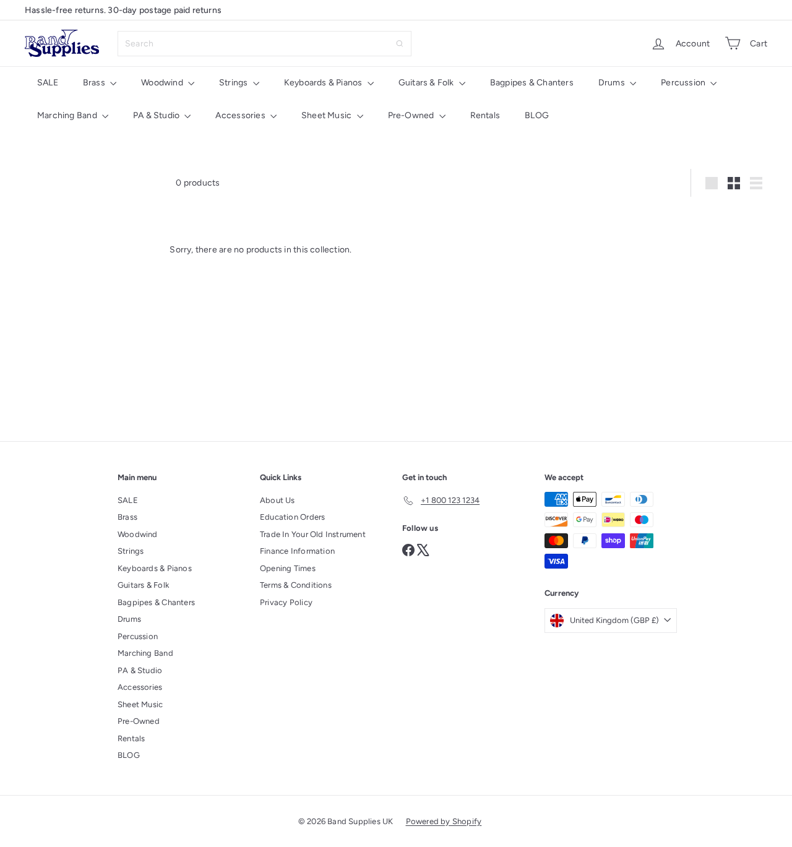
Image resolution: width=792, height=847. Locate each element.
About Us (277, 500)
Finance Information (297, 551)
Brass (95, 82)
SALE (47, 82)
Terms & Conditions (296, 585)
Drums (612, 82)
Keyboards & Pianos (324, 82)
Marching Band (68, 115)
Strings (234, 82)
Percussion (684, 82)
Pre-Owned (412, 115)
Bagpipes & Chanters (532, 82)
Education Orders (292, 517)
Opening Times (288, 568)
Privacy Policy (286, 602)
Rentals (485, 115)
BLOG (537, 115)
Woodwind (163, 82)
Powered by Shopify (444, 821)
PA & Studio (157, 115)
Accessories (241, 115)
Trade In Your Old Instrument (313, 534)
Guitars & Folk (427, 82)
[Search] (399, 43)
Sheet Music (327, 115)
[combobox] (264, 43)
